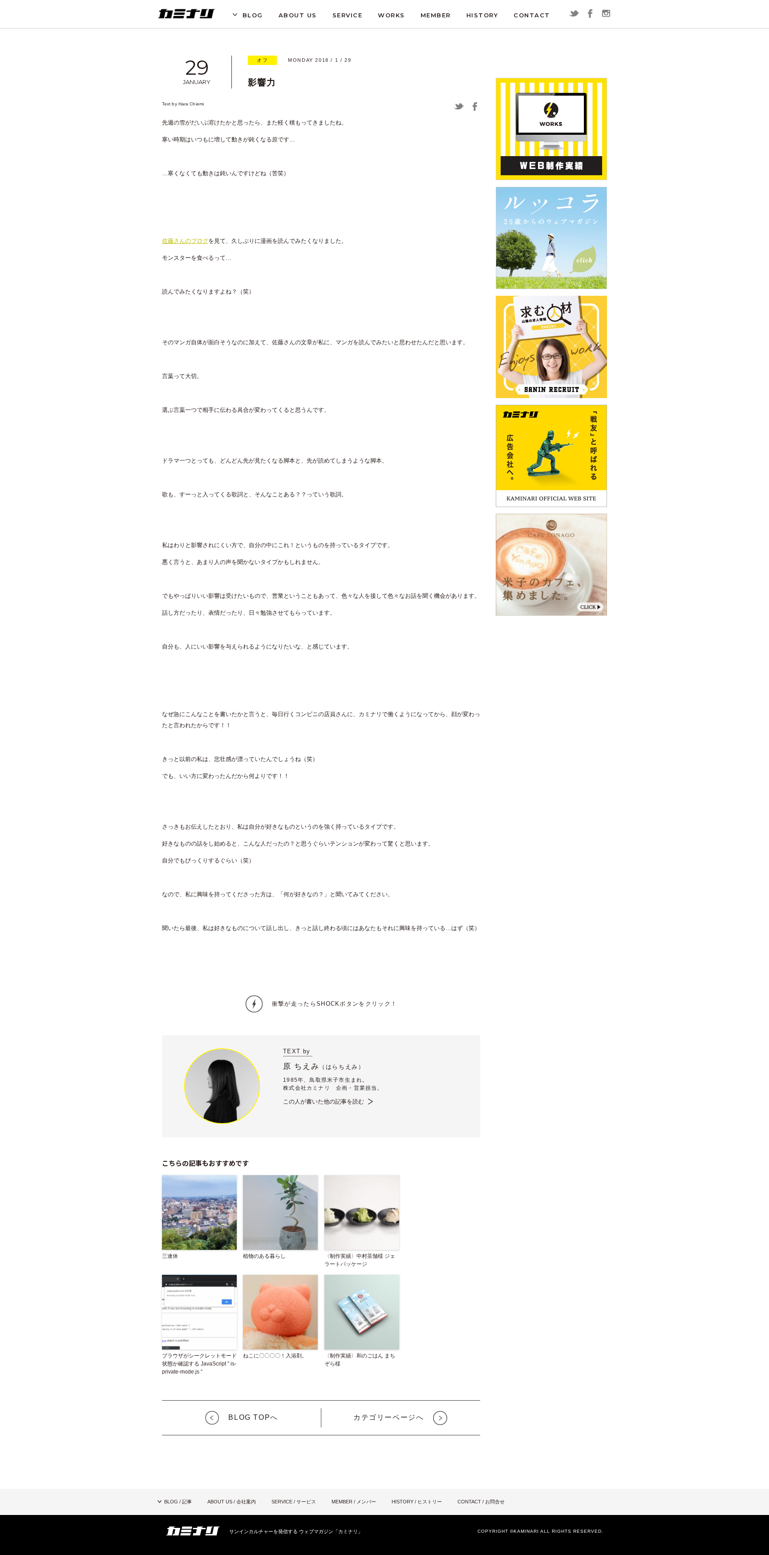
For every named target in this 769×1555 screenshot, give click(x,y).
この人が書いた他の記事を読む (323, 1101)
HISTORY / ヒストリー (417, 1501)
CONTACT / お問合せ (481, 1501)
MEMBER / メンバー (354, 1501)
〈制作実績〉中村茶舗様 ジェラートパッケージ (359, 1260)
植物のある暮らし (264, 1256)
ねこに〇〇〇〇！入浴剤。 (275, 1356)
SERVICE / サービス (293, 1501)
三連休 (170, 1256)
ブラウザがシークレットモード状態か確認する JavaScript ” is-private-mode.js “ (199, 1364)
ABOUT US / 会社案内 (231, 1501)
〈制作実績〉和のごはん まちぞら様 (359, 1360)
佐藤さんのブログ (185, 241)
